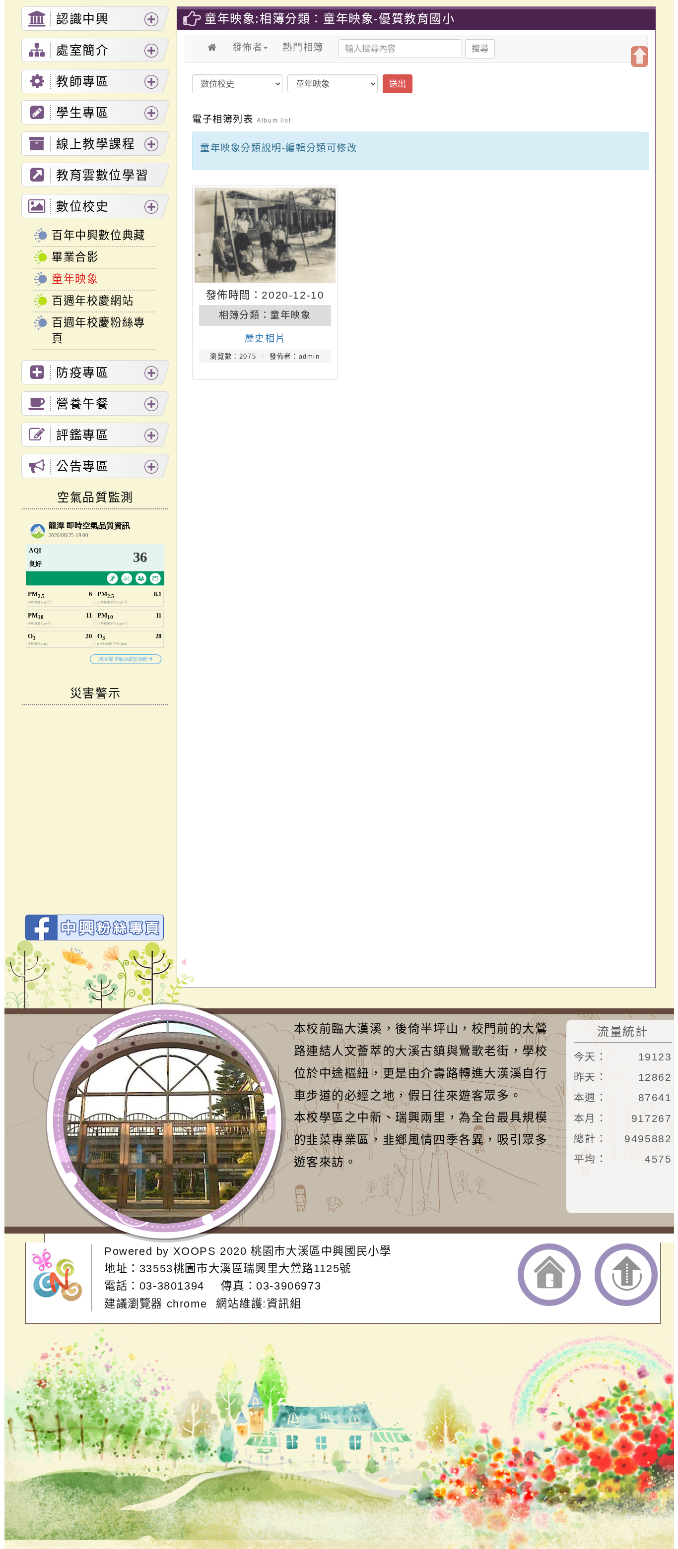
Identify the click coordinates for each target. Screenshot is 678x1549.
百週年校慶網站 (93, 301)
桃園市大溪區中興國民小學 (321, 1251)
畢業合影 (75, 257)
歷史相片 (265, 338)
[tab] (95, 18)
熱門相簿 (302, 47)
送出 (397, 84)
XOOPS (194, 1251)
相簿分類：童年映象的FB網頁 (94, 927)
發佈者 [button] (247, 47)
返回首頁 (549, 1274)
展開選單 (151, 19)
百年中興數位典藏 (98, 235)
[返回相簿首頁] (212, 47)
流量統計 (622, 1031)
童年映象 (75, 279)
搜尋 (480, 49)
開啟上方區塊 (639, 56)
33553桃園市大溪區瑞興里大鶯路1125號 (245, 1268)
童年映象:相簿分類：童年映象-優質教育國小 (329, 18)
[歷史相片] (265, 235)
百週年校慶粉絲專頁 (98, 330)
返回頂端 (626, 1274)
